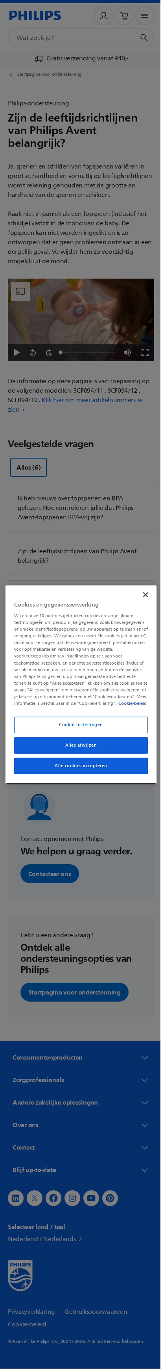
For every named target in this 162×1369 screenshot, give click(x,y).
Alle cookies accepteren (78, 769)
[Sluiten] (141, 591)
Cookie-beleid (68, 706)
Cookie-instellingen (78, 728)
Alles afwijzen (78, 748)
